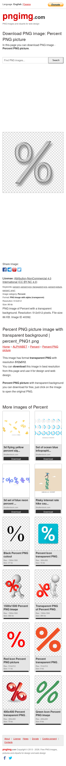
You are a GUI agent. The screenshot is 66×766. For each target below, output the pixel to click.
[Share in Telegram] (9, 270)
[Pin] (14, 270)
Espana (27, 4)
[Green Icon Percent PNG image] (48, 692)
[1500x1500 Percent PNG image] (16, 586)
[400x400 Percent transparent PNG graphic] (16, 692)
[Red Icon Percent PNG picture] (16, 639)
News (25, 738)
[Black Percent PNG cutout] (16, 533)
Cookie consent (49, 738)
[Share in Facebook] (5, 270)
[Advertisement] (33, 99)
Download (16, 458)
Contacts (8, 742)
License (17, 738)
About (7, 738)
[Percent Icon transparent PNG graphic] (48, 533)
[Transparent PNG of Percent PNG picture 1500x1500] (48, 586)
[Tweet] (19, 270)
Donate (35, 738)
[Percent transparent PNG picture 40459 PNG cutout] (48, 639)
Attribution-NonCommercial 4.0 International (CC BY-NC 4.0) (27, 280)
